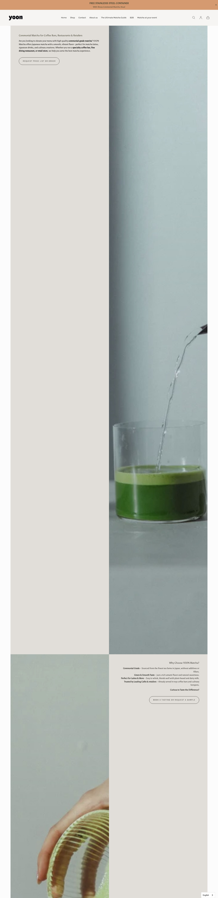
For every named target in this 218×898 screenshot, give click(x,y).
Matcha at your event (147, 17)
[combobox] (208, 895)
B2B (132, 17)
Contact (82, 17)
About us (93, 17)
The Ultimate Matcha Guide (113, 17)
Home (64, 17)
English (206, 895)
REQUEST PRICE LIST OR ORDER (39, 61)
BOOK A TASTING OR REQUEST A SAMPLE (174, 700)
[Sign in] (201, 17)
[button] (193, 17)
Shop (72, 17)
